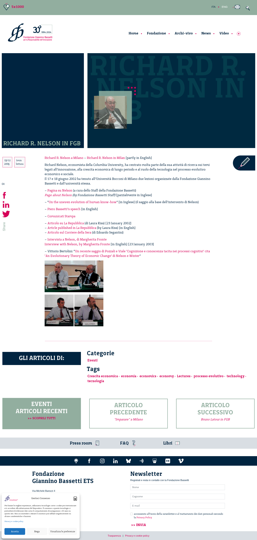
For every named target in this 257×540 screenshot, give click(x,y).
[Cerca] (247, 8)
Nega (37, 531)
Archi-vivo (184, 33)
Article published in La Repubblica (71, 228)
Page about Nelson (58, 195)
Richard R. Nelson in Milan (106, 158)
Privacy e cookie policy (13, 521)
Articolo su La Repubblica (65, 223)
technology (236, 376)
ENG (225, 6)
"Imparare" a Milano (128, 419)
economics (148, 376)
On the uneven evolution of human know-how (82, 202)
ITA (213, 6)
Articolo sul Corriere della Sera (69, 232)
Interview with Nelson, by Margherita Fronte (77, 244)
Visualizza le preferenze (62, 531)
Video (224, 33)
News (206, 33)
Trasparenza (114, 535)
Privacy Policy (144, 517)
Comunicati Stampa (61, 216)
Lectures (184, 376)
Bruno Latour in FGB (215, 419)
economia (128, 376)
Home (133, 33)
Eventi (92, 360)
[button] (75, 498)
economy (166, 376)
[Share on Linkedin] (6, 204)
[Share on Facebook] (6, 194)
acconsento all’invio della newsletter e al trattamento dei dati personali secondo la (178, 515)
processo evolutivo (209, 376)
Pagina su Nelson (59, 190)
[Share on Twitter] (6, 213)
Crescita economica (102, 376)
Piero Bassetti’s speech (63, 209)
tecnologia (95, 381)
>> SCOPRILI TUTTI (41, 418)
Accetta (15, 531)
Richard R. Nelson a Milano (64, 158)
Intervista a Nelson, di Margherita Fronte (77, 239)
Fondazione (156, 33)
